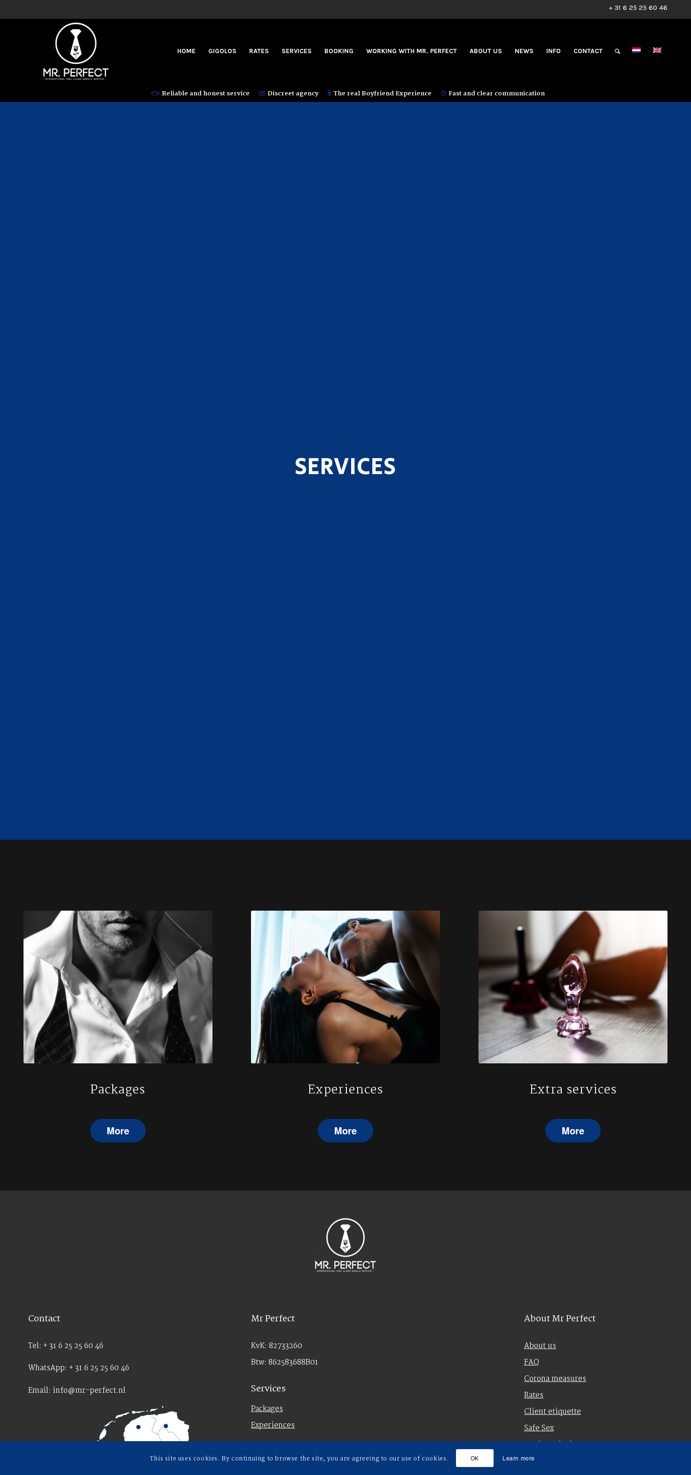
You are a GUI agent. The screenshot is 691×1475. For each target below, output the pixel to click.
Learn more (519, 1458)
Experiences (273, 1425)
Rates (533, 1395)
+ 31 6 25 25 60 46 (638, 7)
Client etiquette (552, 1412)
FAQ (531, 1362)
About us (540, 1346)
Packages (267, 1409)
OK (475, 1458)
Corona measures (555, 1379)
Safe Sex (539, 1428)
